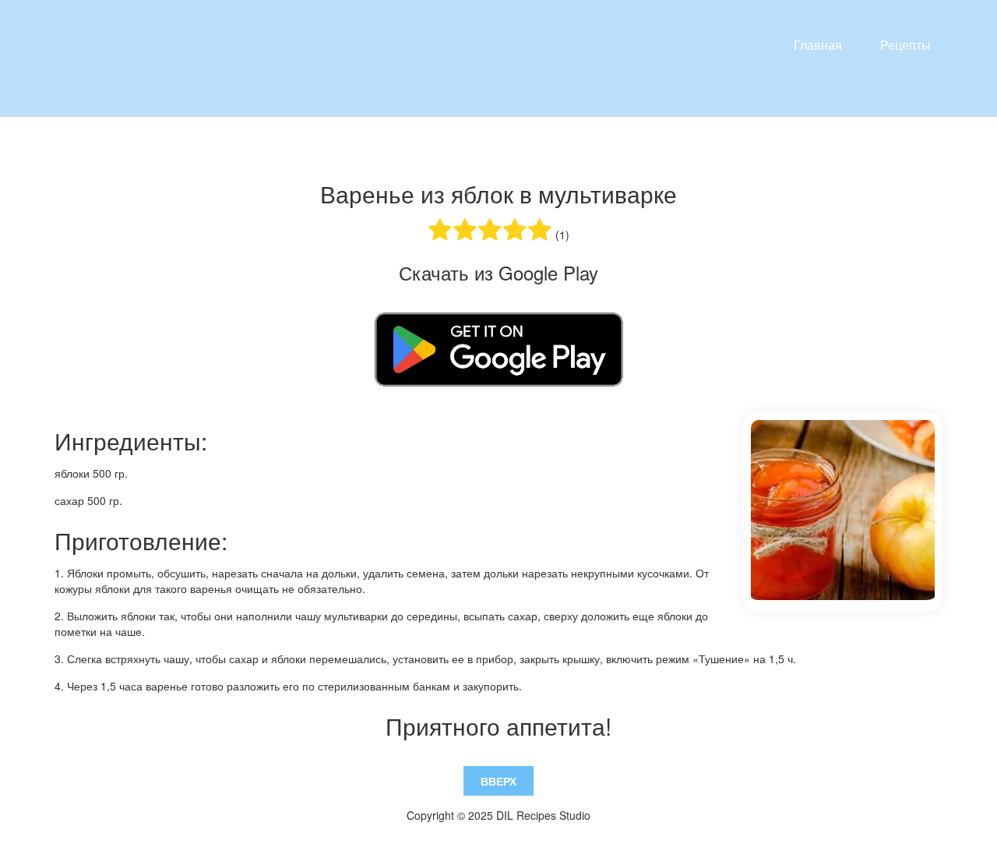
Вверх (498, 781)
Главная (818, 45)
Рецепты (905, 45)
